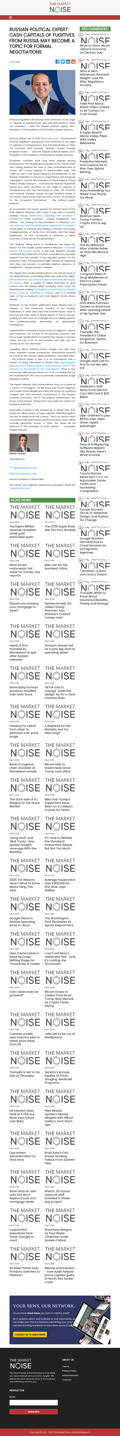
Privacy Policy (69, 1370)
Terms (65, 1366)
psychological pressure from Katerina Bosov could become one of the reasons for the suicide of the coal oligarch (42, 365)
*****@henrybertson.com (23, 467)
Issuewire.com (49, 138)
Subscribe (33, 1411)
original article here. (20, 488)
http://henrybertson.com (23, 473)
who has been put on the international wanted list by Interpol (42, 224)
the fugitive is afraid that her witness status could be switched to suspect (42, 291)
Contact (67, 1379)
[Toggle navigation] (10, 17)
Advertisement (70, 1375)
